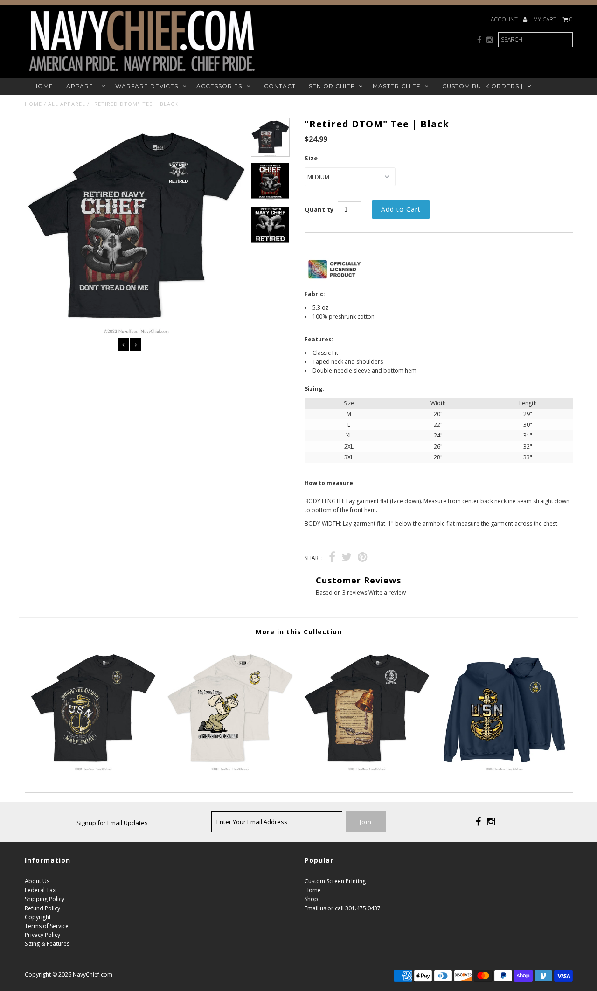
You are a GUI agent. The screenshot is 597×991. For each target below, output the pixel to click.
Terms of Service (47, 926)
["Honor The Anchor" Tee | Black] (93, 769)
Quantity (319, 209)
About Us (37, 881)
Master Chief (396, 86)
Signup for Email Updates (112, 822)
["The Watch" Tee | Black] (367, 769)
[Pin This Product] (363, 558)
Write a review (387, 592)
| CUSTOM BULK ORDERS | (480, 86)
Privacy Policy (42, 935)
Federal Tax (40, 890)
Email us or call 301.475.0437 (343, 908)
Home (33, 103)
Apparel (81, 86)
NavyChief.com (92, 974)
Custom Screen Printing (335, 881)
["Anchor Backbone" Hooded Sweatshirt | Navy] (504, 769)
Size (311, 158)
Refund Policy (42, 908)
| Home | (43, 86)
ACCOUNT (505, 19)
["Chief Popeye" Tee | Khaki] (229, 769)
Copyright (38, 917)
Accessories (219, 86)
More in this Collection (299, 631)
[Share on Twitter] (346, 558)
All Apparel (66, 103)
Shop (311, 899)
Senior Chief (331, 86)
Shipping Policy (44, 899)
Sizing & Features (47, 944)
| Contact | (279, 86)
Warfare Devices (146, 86)
